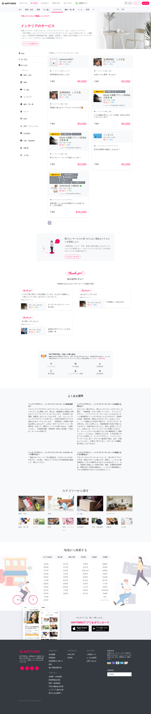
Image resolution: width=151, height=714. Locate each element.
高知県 (105, 567)
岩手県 (46, 570)
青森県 (46, 567)
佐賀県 (105, 574)
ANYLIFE (71, 654)
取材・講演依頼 (54, 683)
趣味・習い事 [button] (69, 9)
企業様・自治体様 (55, 676)
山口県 (85, 587)
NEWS (70, 658)
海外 (105, 597)
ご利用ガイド (91, 654)
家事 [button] (38, 9)
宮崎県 (105, 587)
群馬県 (46, 593)
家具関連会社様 (54, 680)
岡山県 (85, 580)
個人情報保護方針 (55, 667)
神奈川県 (71, 557)
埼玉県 (83, 557)
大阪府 (94, 557)
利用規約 (52, 658)
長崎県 (105, 577)
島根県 (85, 577)
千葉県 (46, 597)
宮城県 (46, 574)
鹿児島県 (105, 590)
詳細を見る (102, 358)
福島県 (46, 584)
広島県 (85, 584)
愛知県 (65, 587)
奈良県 (85, 567)
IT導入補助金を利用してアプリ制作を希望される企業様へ (56, 690)
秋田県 (46, 577)
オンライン (105, 600)
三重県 (65, 590)
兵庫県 (85, 564)
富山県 (65, 564)
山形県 (46, 580)
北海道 (46, 564)
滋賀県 (65, 593)
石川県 (65, 567)
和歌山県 (85, 570)
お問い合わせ (91, 661)
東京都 (60, 557)
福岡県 (105, 570)
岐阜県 (65, 580)
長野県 (65, 577)
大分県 (105, 584)
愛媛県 (105, 564)
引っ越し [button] (46, 9)
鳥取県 (85, 574)
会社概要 (52, 654)
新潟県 (46, 600)
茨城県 (46, 587)
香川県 (85, 593)
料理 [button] (87, 9)
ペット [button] (80, 9)
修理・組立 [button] (29, 9)
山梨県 (65, 574)
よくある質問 (91, 658)
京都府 (105, 557)
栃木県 (46, 590)
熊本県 (105, 580)
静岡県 (65, 584)
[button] (128, 3)
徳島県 (85, 590)
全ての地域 (47, 557)
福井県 (65, 570)
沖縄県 (105, 593)
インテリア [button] (57, 9)
